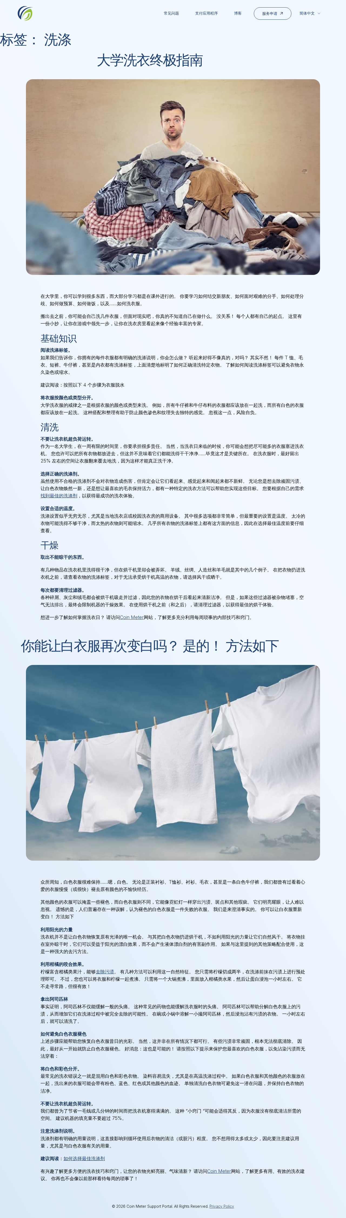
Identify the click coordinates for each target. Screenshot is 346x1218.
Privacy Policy (221, 1206)
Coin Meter (132, 617)
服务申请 (269, 13)
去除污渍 (105, 971)
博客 (238, 13)
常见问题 (171, 13)
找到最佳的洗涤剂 (59, 495)
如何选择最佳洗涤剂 (84, 1158)
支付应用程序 (206, 13)
